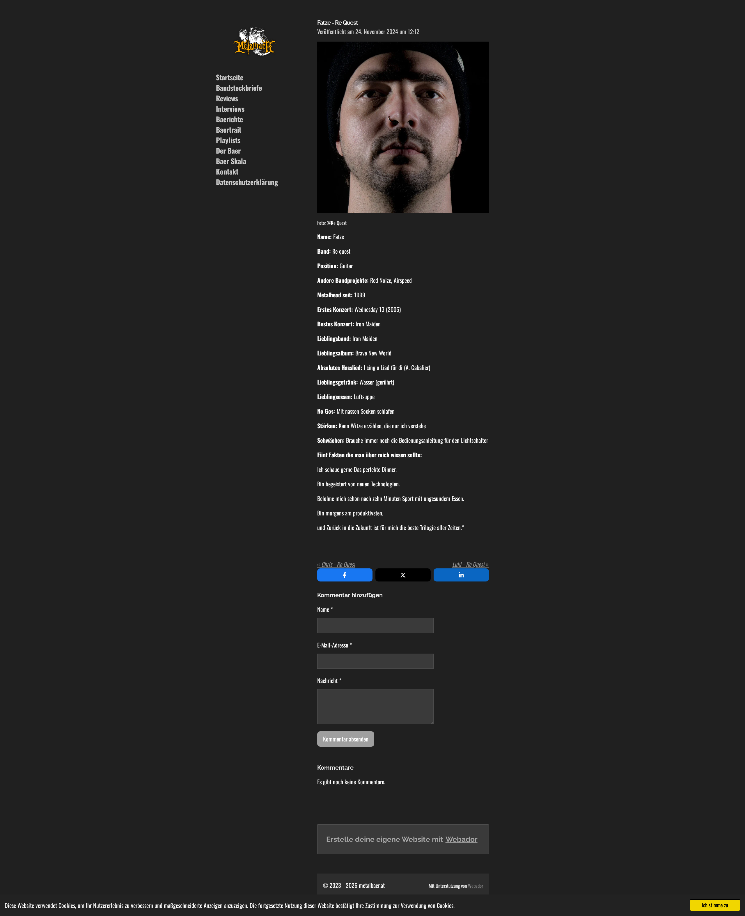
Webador (462, 839)
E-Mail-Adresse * (334, 645)
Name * (325, 609)
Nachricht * (329, 680)
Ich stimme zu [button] (715, 905)
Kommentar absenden (345, 738)
